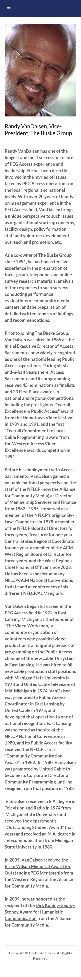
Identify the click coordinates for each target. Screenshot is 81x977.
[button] (9, 9)
